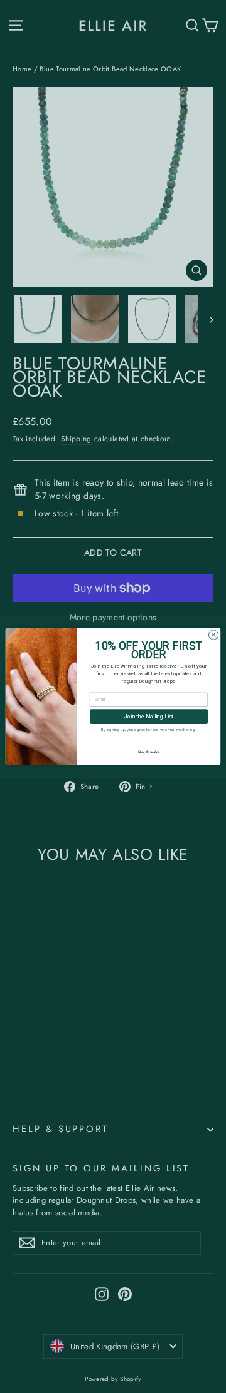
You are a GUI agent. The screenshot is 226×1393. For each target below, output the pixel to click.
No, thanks (149, 751)
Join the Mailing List (149, 716)
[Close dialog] (213, 635)
